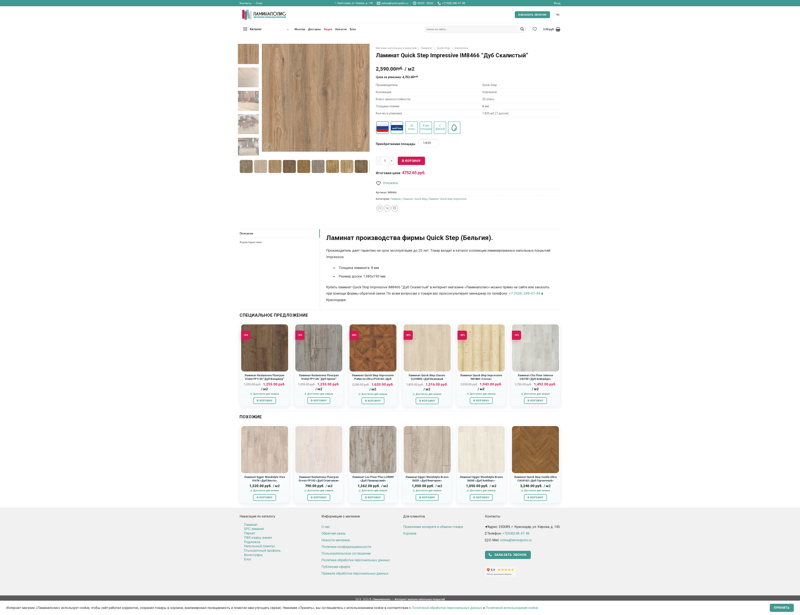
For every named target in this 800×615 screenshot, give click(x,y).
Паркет (249, 533)
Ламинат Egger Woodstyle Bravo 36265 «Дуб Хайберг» (481, 478)
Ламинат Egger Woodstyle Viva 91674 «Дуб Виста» (264, 478)
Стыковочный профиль (262, 550)
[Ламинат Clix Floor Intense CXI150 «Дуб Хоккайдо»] (535, 347)
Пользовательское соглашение (346, 553)
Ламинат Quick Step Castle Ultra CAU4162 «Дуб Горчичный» (535, 478)
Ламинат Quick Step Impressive (447, 198)
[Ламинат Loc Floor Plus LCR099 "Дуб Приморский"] (372, 449)
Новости (341, 29)
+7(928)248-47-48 (515, 533)
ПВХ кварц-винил (258, 538)
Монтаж (300, 29)
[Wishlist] (535, 29)
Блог (353, 29)
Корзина (409, 533)
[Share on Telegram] (394, 208)
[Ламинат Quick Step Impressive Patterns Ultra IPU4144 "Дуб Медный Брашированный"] (372, 347)
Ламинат (426, 48)
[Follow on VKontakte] (557, 14)
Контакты (245, 3)
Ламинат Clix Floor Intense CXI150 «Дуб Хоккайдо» (535, 377)
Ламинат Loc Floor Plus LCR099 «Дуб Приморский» (373, 478)
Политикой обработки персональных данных (447, 608)
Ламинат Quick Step (415, 198)
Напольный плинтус (259, 546)
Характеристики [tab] (251, 242)
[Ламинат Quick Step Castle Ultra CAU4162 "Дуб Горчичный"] (535, 449)
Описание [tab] (246, 233)
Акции (328, 29)
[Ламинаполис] (264, 15)
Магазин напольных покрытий (396, 48)
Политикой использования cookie (512, 608)
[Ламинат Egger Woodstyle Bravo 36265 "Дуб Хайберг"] (481, 449)
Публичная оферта (335, 567)
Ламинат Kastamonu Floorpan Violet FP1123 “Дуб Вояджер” (264, 377)
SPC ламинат (254, 529)
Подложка (252, 542)
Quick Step (443, 48)
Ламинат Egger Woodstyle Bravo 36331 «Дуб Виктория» (427, 478)
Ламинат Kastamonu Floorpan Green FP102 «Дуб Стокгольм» (319, 478)
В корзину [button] (264, 400)
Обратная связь (333, 533)
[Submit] (522, 29)
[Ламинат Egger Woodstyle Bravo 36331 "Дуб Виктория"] (427, 449)
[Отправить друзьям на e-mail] (379, 208)
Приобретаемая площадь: (396, 144)
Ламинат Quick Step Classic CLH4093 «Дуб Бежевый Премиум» (427, 379)
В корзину (411, 161)
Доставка (314, 29)
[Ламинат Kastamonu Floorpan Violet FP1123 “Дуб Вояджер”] (264, 347)
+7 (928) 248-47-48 (524, 293)
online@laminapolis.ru (516, 540)
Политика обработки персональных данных (355, 560)
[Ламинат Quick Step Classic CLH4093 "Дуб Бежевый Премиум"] (427, 347)
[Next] (362, 97)
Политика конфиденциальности (346, 547)
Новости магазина (335, 540)
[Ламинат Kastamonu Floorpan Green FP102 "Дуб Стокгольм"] (318, 449)
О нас (259, 3)
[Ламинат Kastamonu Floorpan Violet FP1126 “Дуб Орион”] (318, 347)
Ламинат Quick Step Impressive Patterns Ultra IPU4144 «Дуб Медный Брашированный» (373, 379)
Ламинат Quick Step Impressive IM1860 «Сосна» (481, 377)
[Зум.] (267, 146)
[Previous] (269, 97)
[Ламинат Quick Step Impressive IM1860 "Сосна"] (481, 347)
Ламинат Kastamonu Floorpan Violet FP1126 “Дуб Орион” (319, 377)
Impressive (461, 48)
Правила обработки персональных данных (354, 573)
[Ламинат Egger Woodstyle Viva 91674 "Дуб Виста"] (264, 449)
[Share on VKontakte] (387, 208)
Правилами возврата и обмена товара (433, 527)
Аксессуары (253, 555)
